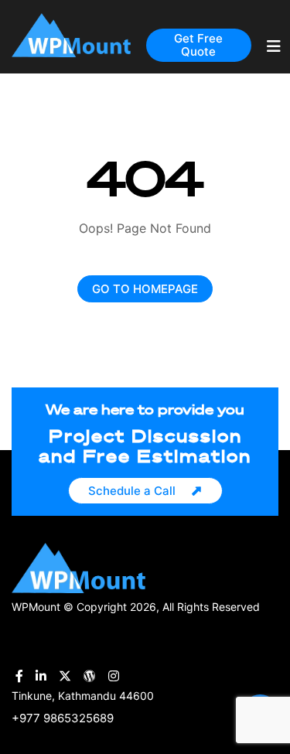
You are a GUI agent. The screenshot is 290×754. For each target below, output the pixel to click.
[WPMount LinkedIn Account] (41, 676)
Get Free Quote (198, 45)
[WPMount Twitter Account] (65, 676)
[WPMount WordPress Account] (90, 676)
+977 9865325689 (63, 718)
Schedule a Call (132, 490)
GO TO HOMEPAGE (145, 288)
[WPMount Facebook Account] (19, 676)
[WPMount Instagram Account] (113, 676)
